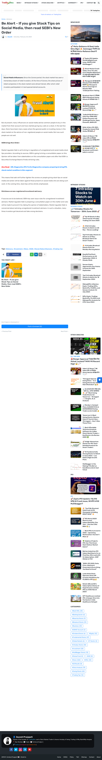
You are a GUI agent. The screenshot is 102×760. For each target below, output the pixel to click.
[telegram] (25, 749)
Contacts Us (32, 744)
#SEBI (31, 249)
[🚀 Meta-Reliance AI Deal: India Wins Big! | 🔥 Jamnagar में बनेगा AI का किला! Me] (86, 33)
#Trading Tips (58, 249)
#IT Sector (92, 641)
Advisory (9, 19)
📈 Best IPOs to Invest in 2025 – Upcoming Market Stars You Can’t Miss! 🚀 (92, 534)
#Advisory (9, 249)
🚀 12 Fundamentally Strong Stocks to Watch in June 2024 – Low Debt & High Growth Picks (91, 455)
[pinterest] (29, 749)
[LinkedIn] (36, 254)
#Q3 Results (77, 664)
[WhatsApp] (32, 254)
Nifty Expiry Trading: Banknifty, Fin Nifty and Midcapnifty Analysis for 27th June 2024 (91, 299)
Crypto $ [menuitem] (60, 3)
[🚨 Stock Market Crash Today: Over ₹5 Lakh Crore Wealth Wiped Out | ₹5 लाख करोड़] (76, 71)
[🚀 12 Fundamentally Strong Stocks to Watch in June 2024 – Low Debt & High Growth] (76, 454)
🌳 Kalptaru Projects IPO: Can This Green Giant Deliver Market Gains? (90, 544)
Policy (72, 757)
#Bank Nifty (77, 611)
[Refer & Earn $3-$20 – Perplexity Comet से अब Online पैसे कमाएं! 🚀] (76, 129)
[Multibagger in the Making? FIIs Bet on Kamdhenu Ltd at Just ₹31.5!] (76, 466)
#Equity (93, 633)
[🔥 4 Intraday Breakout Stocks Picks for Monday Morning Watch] (76, 247)
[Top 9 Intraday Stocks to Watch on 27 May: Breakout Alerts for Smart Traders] (76, 237)
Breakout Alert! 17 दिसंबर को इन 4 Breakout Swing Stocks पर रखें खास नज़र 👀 (91, 97)
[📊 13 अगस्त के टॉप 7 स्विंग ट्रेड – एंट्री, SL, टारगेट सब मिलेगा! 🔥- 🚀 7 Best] (76, 391)
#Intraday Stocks (79, 645)
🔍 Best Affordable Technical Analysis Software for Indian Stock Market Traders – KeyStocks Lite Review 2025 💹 (91, 432)
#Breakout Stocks (79, 622)
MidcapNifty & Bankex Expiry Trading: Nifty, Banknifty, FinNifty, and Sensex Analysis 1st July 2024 (91, 288)
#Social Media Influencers (43, 249)
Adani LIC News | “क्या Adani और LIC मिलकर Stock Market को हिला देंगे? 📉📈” (91, 139)
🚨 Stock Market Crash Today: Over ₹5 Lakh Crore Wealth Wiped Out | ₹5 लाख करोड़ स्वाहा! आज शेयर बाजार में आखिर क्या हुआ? (91, 72)
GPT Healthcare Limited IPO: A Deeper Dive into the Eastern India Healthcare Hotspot (91, 599)
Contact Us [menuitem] (91, 3)
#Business (77, 626)
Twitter (17, 744)
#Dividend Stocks (78, 633)
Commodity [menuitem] (72, 3)
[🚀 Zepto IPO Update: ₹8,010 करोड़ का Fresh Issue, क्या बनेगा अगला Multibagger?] (76, 61)
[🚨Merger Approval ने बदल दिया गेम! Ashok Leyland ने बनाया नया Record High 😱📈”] (76, 106)
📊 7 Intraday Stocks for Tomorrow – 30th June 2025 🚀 (85, 210)
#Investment (18, 249)
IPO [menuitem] (81, 3)
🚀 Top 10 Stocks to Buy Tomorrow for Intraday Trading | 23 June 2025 (91, 218)
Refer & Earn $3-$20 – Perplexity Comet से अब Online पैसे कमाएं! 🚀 (91, 129)
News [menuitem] (19, 3)
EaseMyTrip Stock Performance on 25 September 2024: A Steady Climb (90, 257)
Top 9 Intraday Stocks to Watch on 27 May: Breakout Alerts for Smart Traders (92, 237)
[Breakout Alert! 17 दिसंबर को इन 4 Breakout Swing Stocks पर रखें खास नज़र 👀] (76, 97)
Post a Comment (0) (35, 326)
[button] (95, 3)
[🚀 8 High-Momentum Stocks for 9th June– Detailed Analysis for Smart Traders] (76, 444)
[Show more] (45, 254)
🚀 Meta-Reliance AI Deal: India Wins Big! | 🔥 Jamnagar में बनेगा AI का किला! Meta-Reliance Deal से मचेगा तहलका (85, 50)
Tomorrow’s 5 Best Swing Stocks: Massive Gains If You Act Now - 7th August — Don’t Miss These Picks (91, 419)
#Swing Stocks (78, 671)
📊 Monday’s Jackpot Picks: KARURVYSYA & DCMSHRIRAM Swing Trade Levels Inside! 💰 (91, 408)
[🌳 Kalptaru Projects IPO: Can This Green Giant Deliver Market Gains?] (76, 543)
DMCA (65, 757)
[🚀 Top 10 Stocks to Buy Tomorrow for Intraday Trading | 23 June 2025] (76, 218)
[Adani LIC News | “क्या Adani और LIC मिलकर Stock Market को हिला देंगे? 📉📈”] (76, 138)
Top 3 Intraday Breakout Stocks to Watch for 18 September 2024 (91, 277)
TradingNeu (32, 739)
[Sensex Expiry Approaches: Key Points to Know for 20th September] (76, 267)
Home (3, 19)
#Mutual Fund (77, 656)
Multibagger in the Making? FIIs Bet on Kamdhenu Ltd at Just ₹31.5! (91, 467)
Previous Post (6, 331)
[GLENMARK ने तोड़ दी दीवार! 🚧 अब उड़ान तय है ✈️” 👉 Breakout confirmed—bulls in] (76, 148)
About (99, 757)
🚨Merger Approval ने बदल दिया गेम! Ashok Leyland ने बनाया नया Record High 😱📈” (90, 107)
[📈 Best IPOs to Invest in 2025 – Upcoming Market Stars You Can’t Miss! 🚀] (76, 533)
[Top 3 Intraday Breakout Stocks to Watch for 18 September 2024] (76, 277)
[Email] (40, 254)
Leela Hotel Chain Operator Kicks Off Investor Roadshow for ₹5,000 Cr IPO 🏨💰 (91, 576)
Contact (91, 757)
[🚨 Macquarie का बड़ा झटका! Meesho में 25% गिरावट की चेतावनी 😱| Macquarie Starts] (76, 83)
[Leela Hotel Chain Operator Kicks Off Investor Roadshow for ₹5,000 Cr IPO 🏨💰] (76, 576)
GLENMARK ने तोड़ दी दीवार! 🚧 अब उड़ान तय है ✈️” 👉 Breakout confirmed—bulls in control (91, 149)
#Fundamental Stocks (80, 637)
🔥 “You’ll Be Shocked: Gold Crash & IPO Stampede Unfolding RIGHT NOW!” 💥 (91, 511)
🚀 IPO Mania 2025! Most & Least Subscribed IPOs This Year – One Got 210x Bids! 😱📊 (90, 522)
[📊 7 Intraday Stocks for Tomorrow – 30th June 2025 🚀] (86, 196)
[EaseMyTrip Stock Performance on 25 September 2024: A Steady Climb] (76, 256)
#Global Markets (78, 641)
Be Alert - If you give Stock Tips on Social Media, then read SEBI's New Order (11, 283)
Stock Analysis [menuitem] (47, 3)
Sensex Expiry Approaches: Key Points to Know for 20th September (91, 267)
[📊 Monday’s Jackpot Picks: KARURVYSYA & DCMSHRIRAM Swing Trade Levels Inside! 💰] (76, 407)
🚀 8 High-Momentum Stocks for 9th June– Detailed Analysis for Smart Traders (91, 444)
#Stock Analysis (78, 667)
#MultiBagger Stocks (80, 652)
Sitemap (84, 757)
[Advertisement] (34, 57)
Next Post (64, 331)
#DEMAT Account (78, 630)
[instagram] (20, 749)
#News (26, 249)
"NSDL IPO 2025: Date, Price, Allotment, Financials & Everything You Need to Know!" (91, 566)
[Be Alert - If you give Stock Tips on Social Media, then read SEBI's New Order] (11, 270)
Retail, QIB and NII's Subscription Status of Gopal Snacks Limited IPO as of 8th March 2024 (91, 588)
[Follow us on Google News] (99, 380)
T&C (77, 757)
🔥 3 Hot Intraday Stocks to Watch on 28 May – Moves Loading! (91, 228)
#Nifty (87, 660)
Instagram (23, 744)
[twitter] (16, 749)
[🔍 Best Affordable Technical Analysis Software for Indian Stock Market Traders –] (76, 430)
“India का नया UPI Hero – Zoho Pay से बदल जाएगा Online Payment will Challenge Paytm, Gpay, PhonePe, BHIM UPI (91, 118)
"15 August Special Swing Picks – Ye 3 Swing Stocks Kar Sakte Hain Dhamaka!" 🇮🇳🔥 (91, 382)
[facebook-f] (11, 749)
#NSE (90, 656)
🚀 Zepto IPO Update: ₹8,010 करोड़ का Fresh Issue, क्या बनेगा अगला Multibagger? (90, 61)
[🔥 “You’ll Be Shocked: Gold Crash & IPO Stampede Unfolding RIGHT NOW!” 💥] (76, 510)
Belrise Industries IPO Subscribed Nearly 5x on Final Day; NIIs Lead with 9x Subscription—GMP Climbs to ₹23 (91, 555)
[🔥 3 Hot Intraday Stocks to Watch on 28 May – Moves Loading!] (76, 227)
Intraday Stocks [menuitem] (31, 3)
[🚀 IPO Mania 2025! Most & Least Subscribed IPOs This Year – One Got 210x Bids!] (76, 521)
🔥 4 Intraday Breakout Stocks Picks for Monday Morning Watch (91, 247)
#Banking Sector (78, 615)
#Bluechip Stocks (79, 618)
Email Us (23, 757)
